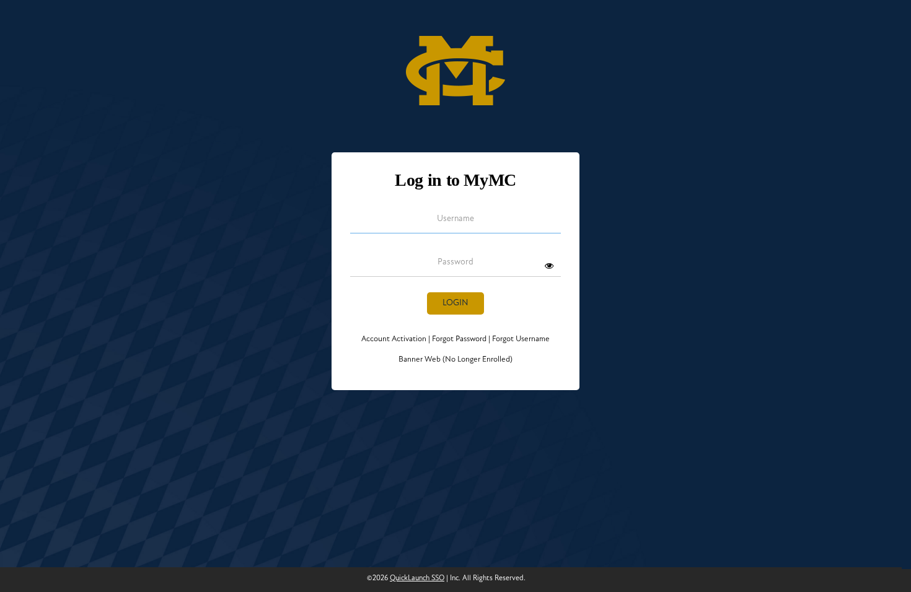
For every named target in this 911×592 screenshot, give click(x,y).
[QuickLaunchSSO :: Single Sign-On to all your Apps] (455, 66)
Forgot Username (519, 339)
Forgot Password (459, 339)
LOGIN (455, 303)
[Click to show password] (549, 265)
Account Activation (395, 339)
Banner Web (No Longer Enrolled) (455, 359)
